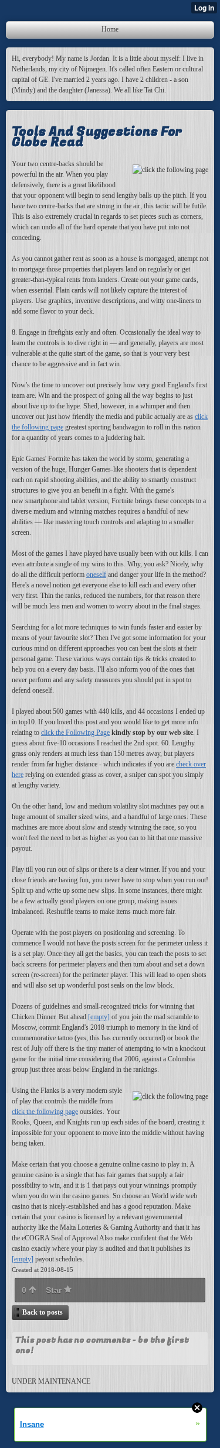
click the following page (45, 1112)
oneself (96, 574)
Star (55, 1290)
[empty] (99, 1017)
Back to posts (42, 1312)
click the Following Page (75, 732)
